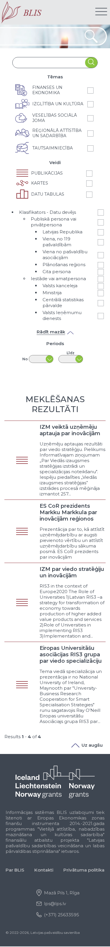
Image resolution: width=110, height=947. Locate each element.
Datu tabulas (47, 194)
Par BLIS (15, 870)
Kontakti (43, 870)
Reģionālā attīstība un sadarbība (57, 133)
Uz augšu (92, 745)
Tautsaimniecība (52, 148)
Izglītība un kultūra (57, 103)
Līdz (71, 353)
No (25, 359)
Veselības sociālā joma (54, 118)
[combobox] (49, 62)
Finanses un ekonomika (47, 90)
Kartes (39, 183)
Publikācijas (47, 173)
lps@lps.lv (55, 903)
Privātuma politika (83, 870)
